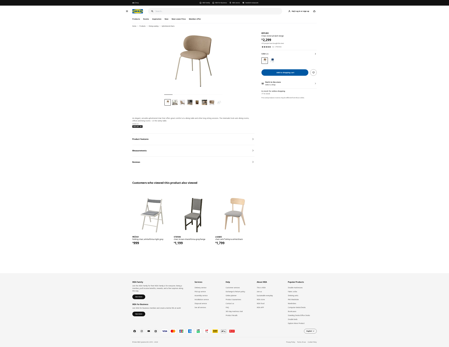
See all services (200, 307)
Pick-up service (200, 291)
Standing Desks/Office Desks (299, 315)
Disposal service (201, 303)
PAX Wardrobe (293, 299)
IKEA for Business (221, 3)
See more (138, 297)
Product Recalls (231, 315)
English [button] (309, 331)
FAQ (227, 307)
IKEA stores (236, 3)
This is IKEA (261, 287)
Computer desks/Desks (297, 307)
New (166, 19)
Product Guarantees (233, 299)
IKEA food (260, 303)
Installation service (202, 299)
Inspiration (156, 19)
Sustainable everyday (265, 295)
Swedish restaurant (251, 3)
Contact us (230, 303)
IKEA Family (206, 3)
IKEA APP (260, 307)
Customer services (233, 287)
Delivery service (200, 287)
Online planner (231, 295)
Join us (259, 291)
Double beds (292, 319)
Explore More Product (296, 323)
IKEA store (261, 299)
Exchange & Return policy (235, 291)
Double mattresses (295, 287)
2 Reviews (278, 47)
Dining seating (153, 26)
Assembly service (201, 295)
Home (134, 26)
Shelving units (293, 295)
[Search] (152, 11)
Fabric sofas (292, 291)
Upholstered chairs (168, 26)
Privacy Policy (290, 342)
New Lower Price (179, 19)
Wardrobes (292, 303)
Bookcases (292, 311)
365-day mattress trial (234, 311)
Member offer (195, 19)
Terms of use (301, 342)
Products (142, 26)
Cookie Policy (312, 342)
